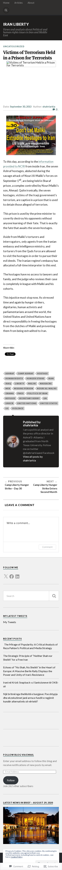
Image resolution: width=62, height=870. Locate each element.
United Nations (26, 403)
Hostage (42, 373)
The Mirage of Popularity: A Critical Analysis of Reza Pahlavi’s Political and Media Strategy (30, 646)
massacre (46, 383)
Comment (47, 547)
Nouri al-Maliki (47, 388)
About (31, 2)
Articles (18, 2)
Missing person (23, 388)
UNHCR (9, 403)
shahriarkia (48, 106)
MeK (7, 388)
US (6, 408)
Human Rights (14, 378)
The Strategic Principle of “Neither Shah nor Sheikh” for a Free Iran (27, 657)
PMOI (21, 393)
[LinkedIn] (17, 574)
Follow (11, 780)
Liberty (19, 383)
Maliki (32, 383)
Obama (9, 393)
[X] (5, 574)
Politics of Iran (37, 393)
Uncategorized (13, 46)
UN (45, 398)
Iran (51, 378)
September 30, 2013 (20, 106)
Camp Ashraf (25, 373)
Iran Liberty (16, 24)
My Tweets (9, 622)
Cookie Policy (16, 857)
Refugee (10, 398)
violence (17, 408)
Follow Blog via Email (18, 754)
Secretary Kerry (29, 398)
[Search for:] (31, 596)
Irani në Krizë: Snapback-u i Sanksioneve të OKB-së (31, 684)
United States (48, 403)
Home (6, 2)
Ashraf (9, 373)
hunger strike (35, 378)
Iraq (8, 383)
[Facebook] (11, 574)
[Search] (6, 10)
